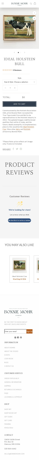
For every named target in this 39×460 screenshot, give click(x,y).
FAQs (6, 393)
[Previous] (14, 52)
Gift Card (8, 420)
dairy (18, 129)
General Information (12, 382)
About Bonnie (9, 347)
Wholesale (8, 428)
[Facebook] (13, 149)
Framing (7, 424)
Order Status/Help (11, 378)
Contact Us (9, 366)
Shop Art (7, 409)
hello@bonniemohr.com (14, 454)
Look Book (8, 358)
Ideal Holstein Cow (19, 276)
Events (7, 355)
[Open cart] (35, 3)
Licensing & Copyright (13, 397)
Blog (6, 362)
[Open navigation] (3, 3)
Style (19, 78)
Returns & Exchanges (12, 389)
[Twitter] (17, 149)
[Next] (24, 52)
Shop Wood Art (10, 413)
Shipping (7, 386)
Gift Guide (8, 417)
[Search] (31, 3)
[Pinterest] (21, 149)
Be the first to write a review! (19, 220)
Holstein (27, 129)
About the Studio (11, 351)
